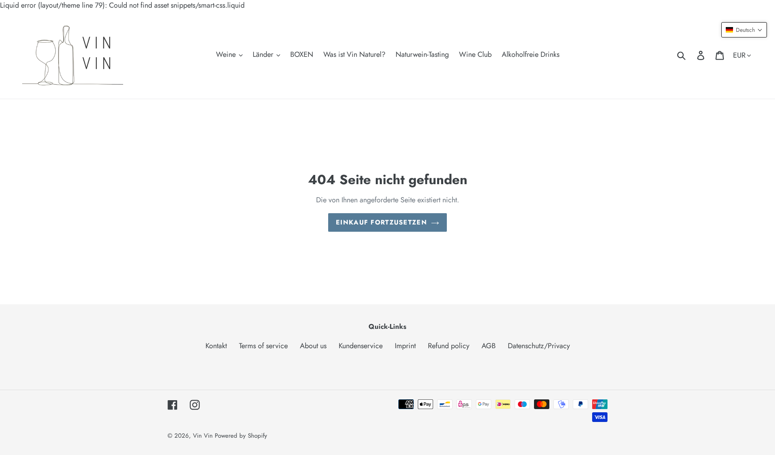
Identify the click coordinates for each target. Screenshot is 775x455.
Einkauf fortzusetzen (381, 222)
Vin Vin (204, 435)
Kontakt (216, 346)
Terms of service (263, 346)
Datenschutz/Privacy (539, 346)
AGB (489, 346)
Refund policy (448, 346)
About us (313, 346)
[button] (744, 30)
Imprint (405, 346)
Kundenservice (361, 346)
